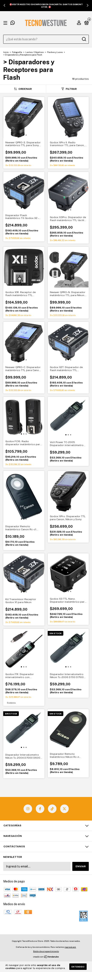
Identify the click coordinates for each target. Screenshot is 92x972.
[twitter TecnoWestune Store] (64, 808)
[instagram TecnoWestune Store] (28, 808)
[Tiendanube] (46, 957)
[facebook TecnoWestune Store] (40, 808)
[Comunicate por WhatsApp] (12, 23)
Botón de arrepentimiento (46, 951)
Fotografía (17, 52)
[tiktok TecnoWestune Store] (52, 808)
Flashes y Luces (55, 52)
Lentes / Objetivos (34, 52)
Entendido (78, 966)
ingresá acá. (70, 947)
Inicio (6, 52)
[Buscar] (83, 39)
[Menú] (6, 23)
